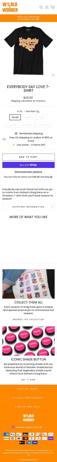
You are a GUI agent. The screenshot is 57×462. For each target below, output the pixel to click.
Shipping (15, 101)
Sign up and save (28, 406)
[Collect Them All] (28, 284)
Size (26, 111)
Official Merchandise (28, 397)
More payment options (28, 171)
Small (15, 117)
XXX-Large (44, 125)
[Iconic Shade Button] (28, 341)
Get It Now (28, 380)
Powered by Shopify (28, 460)
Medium (28, 117)
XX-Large (27, 125)
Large (42, 117)
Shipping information (29, 207)
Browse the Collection (28, 319)
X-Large (11, 125)
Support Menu (28, 389)
